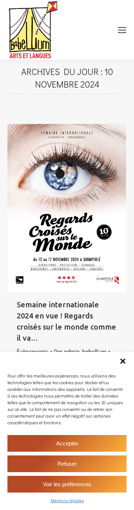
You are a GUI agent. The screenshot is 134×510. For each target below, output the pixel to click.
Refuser (67, 464)
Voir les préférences (67, 484)
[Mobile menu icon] (122, 30)
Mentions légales (67, 500)
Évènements (32, 351)
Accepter (67, 443)
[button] (123, 361)
